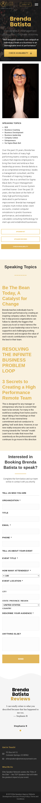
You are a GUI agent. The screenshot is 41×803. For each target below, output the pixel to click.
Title (5, 513)
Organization (11, 500)
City (4, 592)
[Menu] (36, 4)
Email (6, 525)
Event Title (10, 558)
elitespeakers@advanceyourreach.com (21, 759)
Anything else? (11, 634)
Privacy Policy (25, 796)
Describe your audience (18, 613)
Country (6, 608)
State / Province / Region (15, 601)
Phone (7, 537)
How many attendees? (16, 570)
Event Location (12, 581)
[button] (25, 4)
